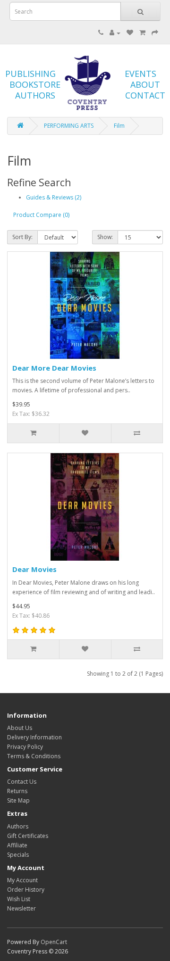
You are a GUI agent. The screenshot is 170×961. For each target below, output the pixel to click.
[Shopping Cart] (142, 33)
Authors (17, 826)
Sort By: (22, 237)
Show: (105, 237)
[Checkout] (155, 33)
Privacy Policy (25, 747)
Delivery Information (34, 737)
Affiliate (17, 845)
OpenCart (54, 942)
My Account (22, 880)
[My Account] (115, 33)
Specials (18, 855)
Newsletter (21, 908)
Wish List (18, 899)
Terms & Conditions (33, 756)
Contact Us (21, 782)
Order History (25, 890)
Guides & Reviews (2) (53, 197)
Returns (17, 791)
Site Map (18, 800)
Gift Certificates (27, 836)
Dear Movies (34, 569)
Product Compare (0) (41, 215)
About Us (19, 728)
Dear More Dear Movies (54, 368)
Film (119, 126)
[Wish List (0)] (130, 33)
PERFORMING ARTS (69, 126)
